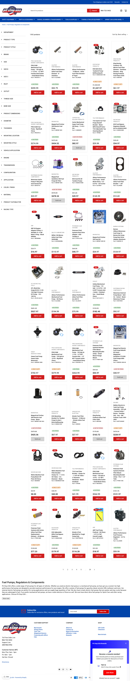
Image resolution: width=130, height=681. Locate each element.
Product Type (9, 40)
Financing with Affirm (41, 635)
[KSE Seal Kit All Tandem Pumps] (79, 164)
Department (8, 32)
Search (94, 11)
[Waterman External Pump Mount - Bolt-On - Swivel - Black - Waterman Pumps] (120, 272)
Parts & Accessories (26, 19)
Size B (5, 69)
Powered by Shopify (20, 677)
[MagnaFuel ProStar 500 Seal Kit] (99, 216)
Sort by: (119, 34)
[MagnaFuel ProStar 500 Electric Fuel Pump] (58, 108)
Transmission (9, 165)
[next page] (94, 570)
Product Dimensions (11, 113)
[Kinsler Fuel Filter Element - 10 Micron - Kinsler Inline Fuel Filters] (79, 393)
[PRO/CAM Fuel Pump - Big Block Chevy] (37, 108)
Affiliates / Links (71, 633)
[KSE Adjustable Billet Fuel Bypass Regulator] (58, 514)
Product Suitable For (12, 202)
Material (7, 195)
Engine (6, 158)
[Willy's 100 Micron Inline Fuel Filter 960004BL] (58, 216)
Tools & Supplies (71, 19)
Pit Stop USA (10, 677)
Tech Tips (37, 631)
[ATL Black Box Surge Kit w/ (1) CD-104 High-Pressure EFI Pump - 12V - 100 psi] (37, 272)
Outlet (6, 91)
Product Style (9, 47)
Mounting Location (11, 136)
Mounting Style (9, 143)
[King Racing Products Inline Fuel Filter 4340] (99, 393)
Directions (5, 662)
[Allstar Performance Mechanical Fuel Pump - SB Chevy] (58, 272)
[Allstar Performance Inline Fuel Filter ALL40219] (79, 272)
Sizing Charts (38, 629)
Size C (5, 77)
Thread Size (8, 99)
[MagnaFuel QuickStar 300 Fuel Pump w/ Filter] (58, 164)
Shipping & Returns (40, 633)
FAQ (35, 637)
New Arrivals (102, 634)
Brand (6, 54)
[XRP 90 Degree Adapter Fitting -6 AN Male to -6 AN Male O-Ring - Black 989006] (37, 216)
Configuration (9, 172)
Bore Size (7, 106)
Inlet (5, 84)
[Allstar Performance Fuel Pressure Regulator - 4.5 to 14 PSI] (120, 514)
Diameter (7, 121)
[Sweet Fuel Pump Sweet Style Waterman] (37, 332)
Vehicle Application (11, 150)
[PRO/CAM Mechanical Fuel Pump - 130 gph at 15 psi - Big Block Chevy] (58, 332)
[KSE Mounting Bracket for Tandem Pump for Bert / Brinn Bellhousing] (58, 393)
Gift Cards (101, 628)
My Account (38, 628)
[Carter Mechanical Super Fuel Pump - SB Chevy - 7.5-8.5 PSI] (79, 108)
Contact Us (125, 2)
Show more (6, 598)
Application (8, 180)
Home (3, 24)
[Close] (126, 643)
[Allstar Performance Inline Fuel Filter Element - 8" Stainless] (58, 50)
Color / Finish (9, 187)
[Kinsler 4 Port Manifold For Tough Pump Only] (79, 514)
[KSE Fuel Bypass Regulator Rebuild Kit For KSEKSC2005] (120, 108)
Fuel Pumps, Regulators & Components (18, 24)
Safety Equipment (8, 19)
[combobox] (64, 10)
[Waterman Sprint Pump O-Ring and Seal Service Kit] (37, 164)
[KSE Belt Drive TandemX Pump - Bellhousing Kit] (99, 50)
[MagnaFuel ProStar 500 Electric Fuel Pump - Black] (37, 393)
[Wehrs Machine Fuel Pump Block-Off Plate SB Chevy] (37, 455)
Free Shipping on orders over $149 (103, 2)
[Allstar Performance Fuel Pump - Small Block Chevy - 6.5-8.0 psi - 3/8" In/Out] (99, 164)
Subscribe (103, 611)
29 (90, 570)
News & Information (72, 631)
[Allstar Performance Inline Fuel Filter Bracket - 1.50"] (120, 164)
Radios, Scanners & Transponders (49, 19)
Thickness (7, 128)
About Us (69, 628)
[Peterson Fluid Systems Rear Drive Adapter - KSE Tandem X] (79, 216)
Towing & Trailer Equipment (91, 19)
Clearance (101, 629)
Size (5, 62)
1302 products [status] (35, 34)
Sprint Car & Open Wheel (113, 19)
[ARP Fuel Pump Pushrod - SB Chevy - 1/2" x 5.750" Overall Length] (99, 514)
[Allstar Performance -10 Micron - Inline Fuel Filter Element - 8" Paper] (79, 50)
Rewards (117, 2)
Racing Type (8, 209)
